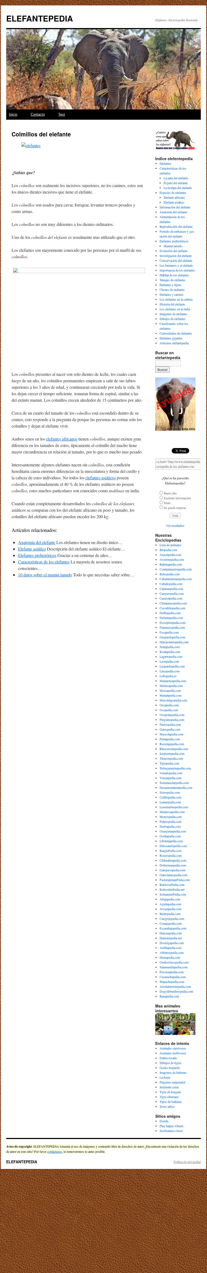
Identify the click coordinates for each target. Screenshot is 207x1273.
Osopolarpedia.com (172, 715)
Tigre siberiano (169, 1097)
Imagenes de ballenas (173, 1072)
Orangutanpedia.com (173, 831)
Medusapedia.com (171, 685)
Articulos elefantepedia (174, 343)
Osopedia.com (169, 710)
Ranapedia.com (169, 996)
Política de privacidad (187, 1162)
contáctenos (54, 1151)
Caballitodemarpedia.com (176, 579)
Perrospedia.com (170, 724)
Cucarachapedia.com (173, 977)
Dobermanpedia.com (173, 865)
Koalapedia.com (170, 651)
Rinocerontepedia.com (174, 748)
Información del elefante (175, 207)
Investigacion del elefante (176, 255)
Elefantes (165, 163)
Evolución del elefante (174, 251)
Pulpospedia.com (170, 821)
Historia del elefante (172, 304)
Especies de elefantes (173, 192)
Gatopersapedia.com (172, 870)
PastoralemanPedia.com (175, 880)
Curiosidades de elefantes (176, 333)
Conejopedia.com (171, 923)
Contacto (38, 114)
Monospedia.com (171, 816)
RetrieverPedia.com (172, 884)
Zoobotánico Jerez (171, 1131)
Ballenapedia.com (171, 564)
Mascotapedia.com (171, 734)
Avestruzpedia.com (172, 559)
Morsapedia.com (170, 690)
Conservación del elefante (176, 260)
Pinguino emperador (172, 1082)
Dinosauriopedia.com (173, 846)
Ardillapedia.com (170, 947)
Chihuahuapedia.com (173, 860)
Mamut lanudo (173, 246)
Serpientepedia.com (172, 753)
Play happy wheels (172, 1126)
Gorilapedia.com (170, 836)
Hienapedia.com (170, 957)
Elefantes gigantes (171, 338)
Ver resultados (175, 525)
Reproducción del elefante (176, 226)
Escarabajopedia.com (173, 928)
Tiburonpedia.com (171, 758)
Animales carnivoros (173, 1048)
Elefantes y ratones (172, 294)
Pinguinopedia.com (172, 719)
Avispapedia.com (170, 909)
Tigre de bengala (170, 1092)
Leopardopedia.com (172, 666)
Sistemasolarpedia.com (174, 782)
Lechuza (165, 1077)
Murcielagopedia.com (173, 700)
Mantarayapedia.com (173, 681)
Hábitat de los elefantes (174, 275)
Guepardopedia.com (172, 637)
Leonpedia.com (169, 661)
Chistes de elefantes (172, 289)
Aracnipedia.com (170, 554)
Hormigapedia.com (172, 943)
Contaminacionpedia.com (176, 569)
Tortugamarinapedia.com (175, 768)
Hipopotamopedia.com (174, 642)
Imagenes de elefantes (173, 314)
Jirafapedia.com (170, 647)
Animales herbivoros (173, 1053)
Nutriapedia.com (170, 826)
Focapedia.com (169, 632)
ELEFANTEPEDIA (39, 18)
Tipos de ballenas (171, 1101)
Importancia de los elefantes (177, 270)
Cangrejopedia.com (172, 918)
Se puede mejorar (175, 507)
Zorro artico (167, 1106)
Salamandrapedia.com (173, 967)
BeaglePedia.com (170, 850)
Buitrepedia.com (170, 913)
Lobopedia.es (168, 676)
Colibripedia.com (170, 797)
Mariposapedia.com (172, 812)
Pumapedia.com (170, 739)
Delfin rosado (168, 1058)
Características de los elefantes (44, 562)
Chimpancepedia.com (173, 603)
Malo (167, 503)
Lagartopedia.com (171, 656)
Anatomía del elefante (36, 542)
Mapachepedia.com (172, 981)
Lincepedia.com (170, 671)
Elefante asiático (32, 549)
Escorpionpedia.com (172, 622)
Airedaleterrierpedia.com (175, 986)
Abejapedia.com (170, 899)
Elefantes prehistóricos (37, 555)
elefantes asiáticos (100, 477)
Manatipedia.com (170, 695)
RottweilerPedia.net (172, 889)
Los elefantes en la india (175, 309)
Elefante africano (174, 197)
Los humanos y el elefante (176, 265)
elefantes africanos (61, 439)
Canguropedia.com (172, 593)
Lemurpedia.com (170, 802)
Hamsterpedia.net (171, 938)
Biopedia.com (168, 550)
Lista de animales (170, 545)
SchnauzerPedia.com (173, 894)
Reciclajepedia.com (172, 744)
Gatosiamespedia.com (173, 875)
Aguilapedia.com (170, 904)
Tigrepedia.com (169, 763)
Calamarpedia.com (171, 588)
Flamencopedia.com (172, 627)
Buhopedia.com (170, 574)
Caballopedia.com (171, 584)
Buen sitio (170, 493)
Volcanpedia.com (170, 778)
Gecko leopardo (170, 1067)
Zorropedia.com (170, 792)
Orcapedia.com (169, 705)
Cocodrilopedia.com (172, 608)
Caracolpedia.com (171, 598)
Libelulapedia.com (171, 841)
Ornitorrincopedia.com (174, 962)
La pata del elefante (176, 178)
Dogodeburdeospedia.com (176, 991)
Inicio (13, 114)
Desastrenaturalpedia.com (176, 787)
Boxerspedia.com (171, 855)
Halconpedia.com (171, 933)
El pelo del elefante (176, 183)
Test (61, 114)
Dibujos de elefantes (172, 318)
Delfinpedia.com (170, 613)
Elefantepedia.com (171, 617)
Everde (164, 1121)
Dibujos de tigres (170, 1063)
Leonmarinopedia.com (174, 807)
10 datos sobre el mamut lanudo (45, 574)
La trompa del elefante (178, 187)
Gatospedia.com (170, 729)
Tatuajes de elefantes (172, 280)
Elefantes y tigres (170, 285)
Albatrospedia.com (172, 952)
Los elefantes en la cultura (176, 299)
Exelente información (177, 498)
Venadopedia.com (171, 773)
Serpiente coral (169, 1087)
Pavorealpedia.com (172, 972)
